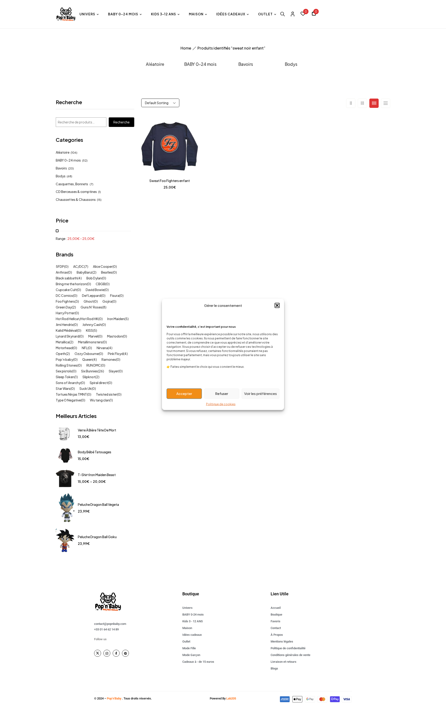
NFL (85, 348)
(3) (77, 301)
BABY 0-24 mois (200, 64)
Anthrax (62, 272)
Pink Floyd (115, 353)
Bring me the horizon (71, 284)
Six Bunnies (89, 371)
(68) (69, 176)
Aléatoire (155, 64)
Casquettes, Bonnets (72, 184)
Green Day (64, 307)
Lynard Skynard (67, 336)
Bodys (291, 64)
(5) (127, 319)
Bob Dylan (94, 278)
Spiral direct (99, 383)
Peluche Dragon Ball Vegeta (98, 504)
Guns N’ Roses (91, 307)
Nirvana (102, 348)
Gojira (107, 301)
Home (185, 48)
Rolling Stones (66, 365)
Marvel (93, 336)
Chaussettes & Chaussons (76, 199)
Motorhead (64, 348)
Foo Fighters (65, 301)
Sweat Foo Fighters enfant (169, 181)
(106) (74, 152)
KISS (89, 330)
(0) (66, 266)
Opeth (61, 353)
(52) (85, 160)
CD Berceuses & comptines (76, 191)
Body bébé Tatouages (94, 452)
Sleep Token (65, 377)
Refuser (221, 393)
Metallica (62, 342)
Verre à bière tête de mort (97, 430)
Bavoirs (245, 64)
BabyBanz (84, 272)
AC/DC (78, 266)
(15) (99, 200)
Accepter (184, 393)
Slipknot (88, 377)
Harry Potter (65, 313)
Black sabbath (66, 278)
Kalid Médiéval (66, 330)
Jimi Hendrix (64, 324)
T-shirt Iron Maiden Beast (97, 475)
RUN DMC (93, 365)
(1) (99, 192)
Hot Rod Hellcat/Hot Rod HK (77, 319)
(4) (79, 278)
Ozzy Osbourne (87, 353)
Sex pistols (64, 371)
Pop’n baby (64, 359)
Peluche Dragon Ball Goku (97, 537)
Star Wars (63, 388)
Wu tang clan (99, 400)
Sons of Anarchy (68, 383)
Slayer (113, 371)
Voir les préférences (260, 393)
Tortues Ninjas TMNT (71, 394)
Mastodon (115, 336)
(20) (71, 168)
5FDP (60, 266)
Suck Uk (85, 388)
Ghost (88, 301)
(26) (101, 371)
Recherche (69, 102)
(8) (104, 307)
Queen (87, 359)
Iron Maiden (116, 319)
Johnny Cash (92, 324)
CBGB (100, 284)
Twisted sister (106, 394)
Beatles (106, 272)
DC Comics (64, 295)
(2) (94, 272)
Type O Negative (68, 400)
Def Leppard (91, 295)
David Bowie (95, 290)
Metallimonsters (90, 342)
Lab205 (231, 698)
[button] (277, 305)
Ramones (109, 359)
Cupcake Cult (66, 290)
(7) (91, 184)
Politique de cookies (221, 404)
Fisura (114, 295)
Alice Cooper (102, 266)
